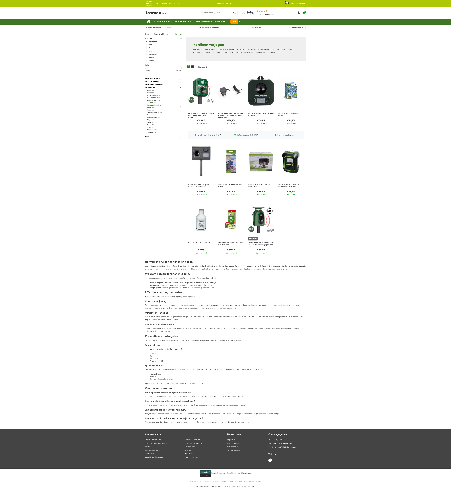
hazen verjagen (197, 383)
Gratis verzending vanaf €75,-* (209, 135)
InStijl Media (256, 481)
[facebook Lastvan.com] (270, 460)
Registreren (231, 440)
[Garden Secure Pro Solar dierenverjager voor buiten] (201, 90)
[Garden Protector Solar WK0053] (261, 90)
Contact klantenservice (153, 440)
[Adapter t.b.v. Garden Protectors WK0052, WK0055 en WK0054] (231, 90)
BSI (150, 48)
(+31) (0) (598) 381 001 (279, 440)
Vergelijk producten (234, 450)
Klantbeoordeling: (285, 135)
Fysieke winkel (190, 453)
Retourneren (149, 453)
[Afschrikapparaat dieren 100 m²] (261, 161)
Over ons (188, 450)
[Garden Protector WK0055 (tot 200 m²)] (201, 161)
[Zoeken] (235, 13)
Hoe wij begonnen (191, 457)
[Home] (148, 21)
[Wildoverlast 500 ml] (201, 219)
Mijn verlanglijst (232, 446)
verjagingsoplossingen (183, 296)
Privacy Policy (190, 446)
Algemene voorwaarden (193, 443)
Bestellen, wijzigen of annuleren (156, 443)
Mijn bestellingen (233, 443)
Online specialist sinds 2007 (247, 135)
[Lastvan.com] (149, 3)
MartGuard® (153, 54)
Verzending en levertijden (154, 457)
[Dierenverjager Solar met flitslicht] (231, 219)
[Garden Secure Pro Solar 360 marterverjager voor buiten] (261, 219)
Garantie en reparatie (192, 440)
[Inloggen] (299, 12)
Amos (151, 45)
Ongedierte (167, 34)
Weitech (151, 60)
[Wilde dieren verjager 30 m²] (231, 161)
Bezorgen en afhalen (152, 450)
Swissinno (152, 57)
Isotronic (152, 51)
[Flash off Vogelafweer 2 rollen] (291, 90)
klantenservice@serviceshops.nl (283, 443)
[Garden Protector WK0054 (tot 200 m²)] (291, 161)
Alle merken (153, 41)
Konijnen (178, 34)
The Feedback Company (214, 486)
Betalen (148, 446)
